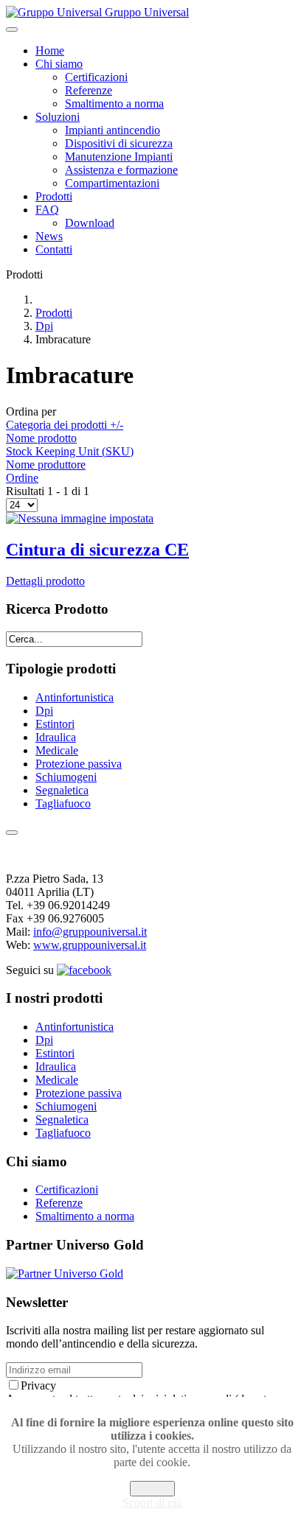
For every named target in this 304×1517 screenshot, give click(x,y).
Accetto (152, 1488)
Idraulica (55, 737)
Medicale (56, 750)
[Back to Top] (12, 832)
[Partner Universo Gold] (64, 1273)
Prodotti (53, 196)
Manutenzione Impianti (119, 156)
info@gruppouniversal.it (90, 931)
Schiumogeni (66, 777)
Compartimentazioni (112, 183)
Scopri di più (152, 1502)
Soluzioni (57, 117)
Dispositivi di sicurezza (119, 143)
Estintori (55, 724)
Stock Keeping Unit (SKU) (70, 451)
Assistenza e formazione (121, 170)
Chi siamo (59, 63)
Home (49, 50)
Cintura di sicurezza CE (97, 549)
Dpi (44, 326)
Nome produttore (46, 464)
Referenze (88, 90)
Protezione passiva (78, 763)
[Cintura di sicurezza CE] (79, 518)
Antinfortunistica (74, 697)
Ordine (22, 478)
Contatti (53, 249)
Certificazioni (96, 77)
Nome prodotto (41, 438)
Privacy (38, 1385)
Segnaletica (62, 790)
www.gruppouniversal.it (89, 945)
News (49, 236)
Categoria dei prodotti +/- (64, 424)
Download (89, 223)
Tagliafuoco (63, 803)
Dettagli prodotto (45, 581)
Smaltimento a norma (114, 103)
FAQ (47, 209)
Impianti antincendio (112, 130)
